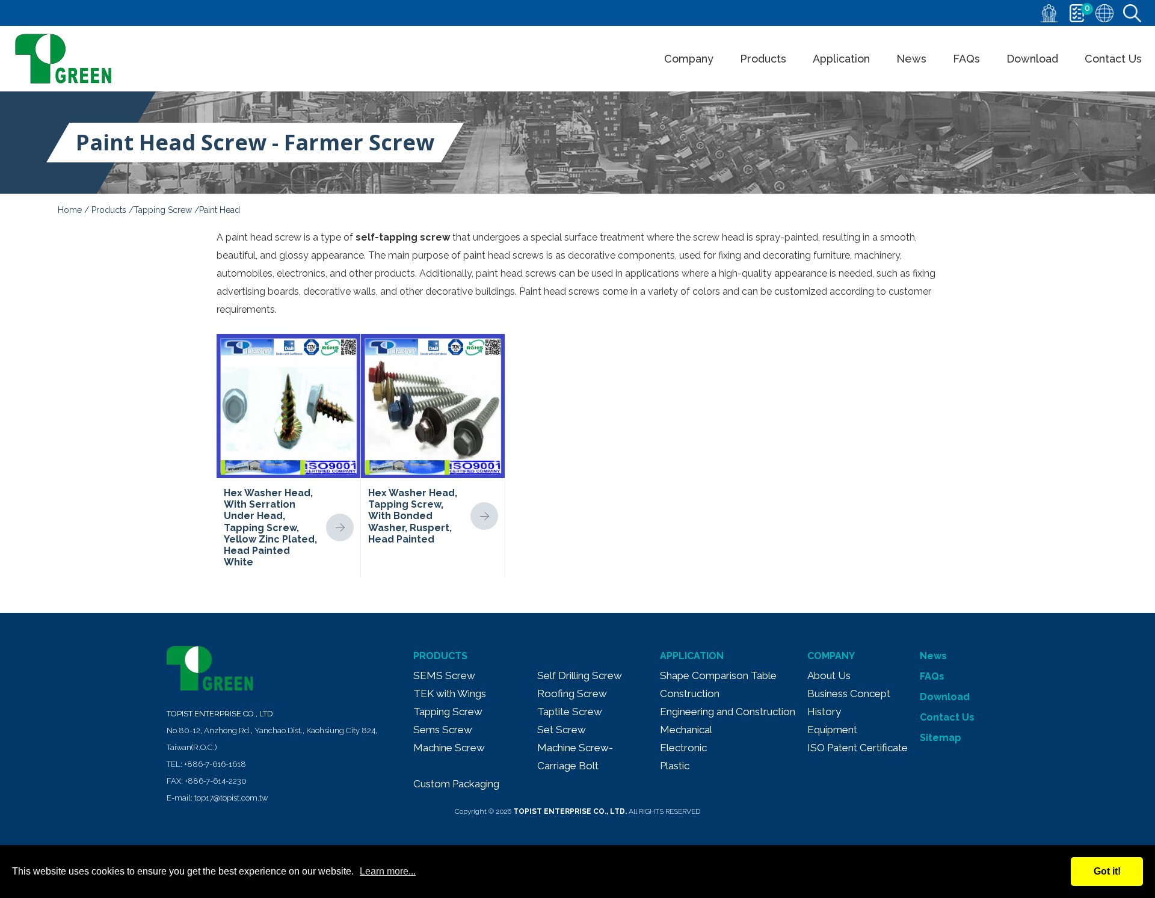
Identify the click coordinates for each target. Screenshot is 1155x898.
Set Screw (561, 730)
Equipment (832, 730)
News (911, 58)
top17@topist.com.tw (231, 797)
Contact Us (1113, 58)
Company (688, 58)
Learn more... (388, 871)
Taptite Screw (569, 712)
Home (70, 210)
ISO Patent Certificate (857, 748)
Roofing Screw (572, 693)
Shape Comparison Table (718, 675)
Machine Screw (449, 748)
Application (841, 58)
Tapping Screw (163, 210)
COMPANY (831, 656)
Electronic (683, 748)
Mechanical (686, 730)
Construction (689, 693)
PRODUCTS (440, 656)
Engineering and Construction (727, 712)
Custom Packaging (456, 784)
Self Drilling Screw (579, 675)
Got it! (1107, 871)
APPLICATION (692, 656)
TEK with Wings (449, 693)
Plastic (674, 766)
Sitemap (940, 737)
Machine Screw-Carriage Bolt (575, 757)
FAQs (966, 58)
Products (763, 58)
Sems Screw (442, 730)
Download (1032, 58)
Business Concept (848, 693)
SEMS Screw (444, 675)
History (824, 712)
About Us (829, 675)
